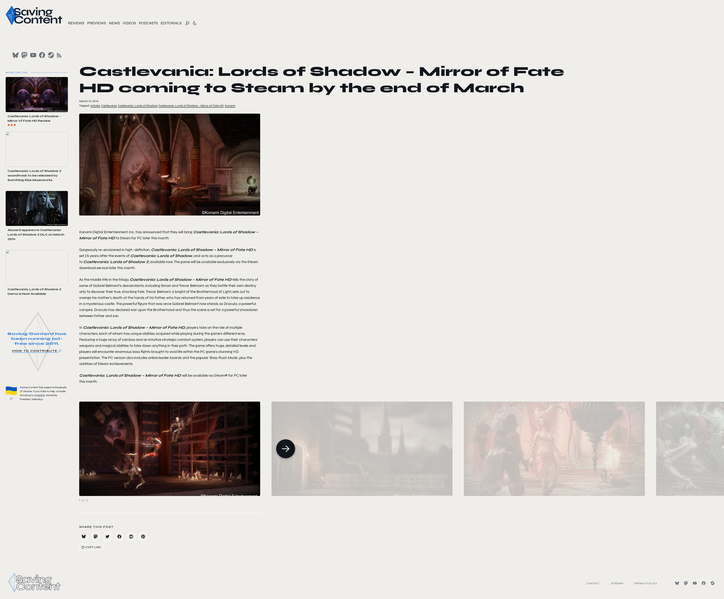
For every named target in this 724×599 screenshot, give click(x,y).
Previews (96, 23)
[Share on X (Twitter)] (107, 536)
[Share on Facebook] (119, 536)
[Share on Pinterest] (143, 536)
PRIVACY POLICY (646, 583)
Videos (129, 23)
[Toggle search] (187, 23)
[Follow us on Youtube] (33, 55)
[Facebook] (704, 583)
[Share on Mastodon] (95, 536)
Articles (95, 105)
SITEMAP (617, 583)
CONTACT (593, 583)
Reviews (76, 23)
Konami (230, 105)
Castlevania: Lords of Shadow (137, 105)
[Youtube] (695, 583)
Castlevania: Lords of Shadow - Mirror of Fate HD (191, 105)
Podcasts (148, 23)
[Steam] (712, 583)
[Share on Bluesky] (83, 536)
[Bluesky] (677, 583)
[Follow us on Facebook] (42, 55)
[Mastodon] (686, 583)
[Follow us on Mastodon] (24, 55)
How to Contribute (35, 351)
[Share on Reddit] (131, 536)
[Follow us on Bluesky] (15, 55)
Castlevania (109, 105)
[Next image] (285, 448)
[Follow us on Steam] (51, 55)
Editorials (171, 23)
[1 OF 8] (401, 449)
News (114, 23)
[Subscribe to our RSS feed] (59, 55)
